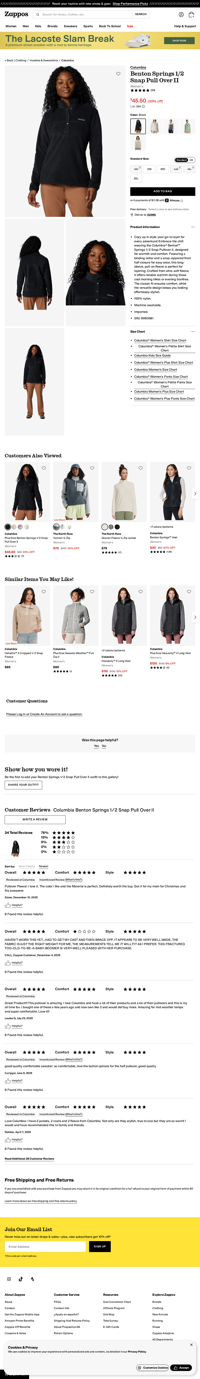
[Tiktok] (20, 1279)
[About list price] (143, 106)
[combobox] (85, 14)
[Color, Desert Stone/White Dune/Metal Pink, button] (69, 527)
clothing (20, 60)
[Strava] (32, 1279)
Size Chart (137, 331)
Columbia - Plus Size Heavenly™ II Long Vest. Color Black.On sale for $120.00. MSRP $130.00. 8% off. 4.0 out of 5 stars (172, 627)
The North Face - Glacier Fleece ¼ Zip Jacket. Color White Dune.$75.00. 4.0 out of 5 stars (124, 508)
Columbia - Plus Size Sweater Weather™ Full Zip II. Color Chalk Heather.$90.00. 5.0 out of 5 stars (75, 629)
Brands (52, 26)
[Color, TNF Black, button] (117, 527)
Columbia (67, 60)
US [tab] (191, 160)
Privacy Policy (137, 1351)
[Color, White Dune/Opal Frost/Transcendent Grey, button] (62, 527)
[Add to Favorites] (44, 468)
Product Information (145, 227)
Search (141, 14)
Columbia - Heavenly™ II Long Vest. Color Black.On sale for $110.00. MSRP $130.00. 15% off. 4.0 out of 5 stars (124, 631)
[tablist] (184, 160)
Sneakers (70, 26)
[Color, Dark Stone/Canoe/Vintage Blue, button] (14, 527)
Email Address (19, 1247)
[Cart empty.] (191, 14)
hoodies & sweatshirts (44, 60)
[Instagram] (9, 1279)
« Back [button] (9, 60)
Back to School (110, 26)
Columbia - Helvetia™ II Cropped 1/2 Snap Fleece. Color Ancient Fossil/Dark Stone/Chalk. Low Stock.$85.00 (27, 627)
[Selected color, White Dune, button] (105, 527)
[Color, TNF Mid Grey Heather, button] (111, 527)
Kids (38, 26)
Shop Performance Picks (130, 3)
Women (10, 26)
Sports (88, 26)
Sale (130, 26)
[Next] (195, 494)
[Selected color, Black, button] (8, 527)
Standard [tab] (182, 160)
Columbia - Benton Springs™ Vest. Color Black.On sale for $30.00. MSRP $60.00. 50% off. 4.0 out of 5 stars (172, 508)
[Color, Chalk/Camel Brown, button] (26, 527)
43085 (151, 214)
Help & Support (185, 26)
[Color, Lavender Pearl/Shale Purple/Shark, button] (20, 527)
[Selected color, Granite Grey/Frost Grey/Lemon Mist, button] (56, 527)
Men (26, 26)
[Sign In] (181, 14)
